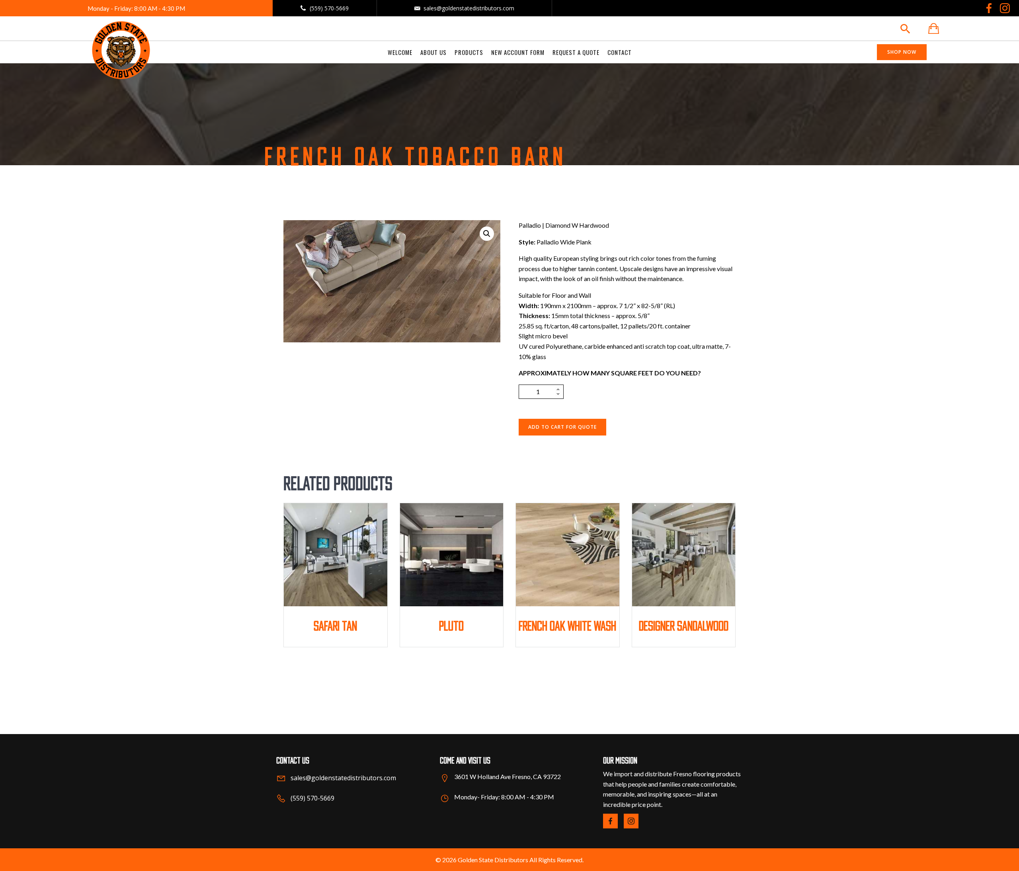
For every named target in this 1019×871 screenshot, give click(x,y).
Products (469, 52)
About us (433, 52)
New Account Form (518, 52)
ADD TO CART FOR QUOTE (562, 427)
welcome (400, 52)
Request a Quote (575, 52)
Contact (619, 52)
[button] (487, 234)
